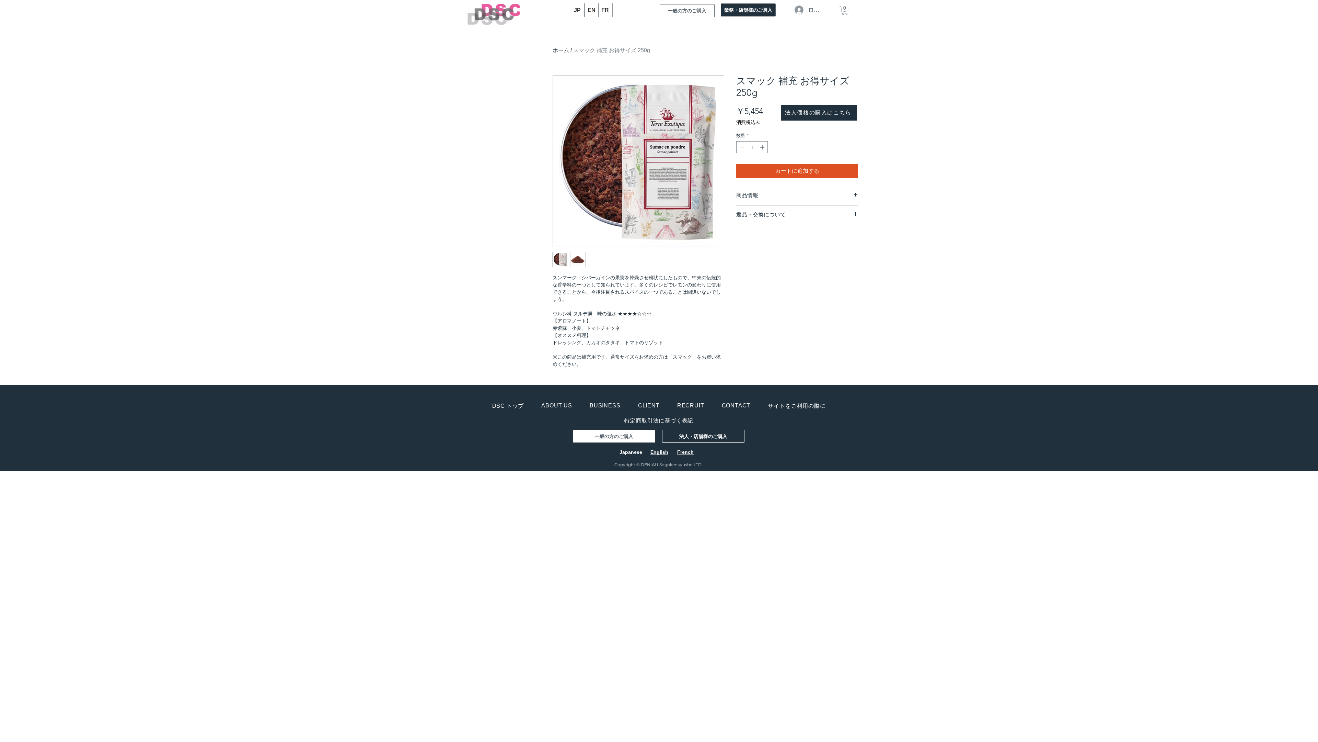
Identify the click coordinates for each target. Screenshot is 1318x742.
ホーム (561, 50)
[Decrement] (741, 147)
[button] (845, 10)
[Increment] (763, 147)
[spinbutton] (752, 147)
